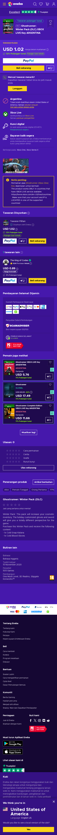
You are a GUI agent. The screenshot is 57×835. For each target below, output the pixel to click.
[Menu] (4, 4)
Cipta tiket (7, 681)
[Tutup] (54, 801)
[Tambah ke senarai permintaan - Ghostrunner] (50, 385)
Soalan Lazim (8, 674)
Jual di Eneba (8, 720)
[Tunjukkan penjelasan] (31, 263)
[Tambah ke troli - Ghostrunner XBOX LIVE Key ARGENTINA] (49, 376)
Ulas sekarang (28, 468)
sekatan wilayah (31, 105)
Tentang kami (8, 628)
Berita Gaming (9, 697)
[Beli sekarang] (28, 60)
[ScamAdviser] (17, 325)
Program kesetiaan (11, 658)
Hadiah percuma (10, 701)
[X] (35, 720)
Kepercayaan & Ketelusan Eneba (16, 639)
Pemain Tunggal (20, 490)
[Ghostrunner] (28, 391)
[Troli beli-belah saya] (47, 4)
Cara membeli (9, 651)
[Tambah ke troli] (50, 68)
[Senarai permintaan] (41, 4)
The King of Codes (19, 260)
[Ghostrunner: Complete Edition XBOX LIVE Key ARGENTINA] (28, 413)
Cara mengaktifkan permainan (15, 678)
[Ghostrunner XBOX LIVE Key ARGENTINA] (28, 370)
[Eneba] (15, 4)
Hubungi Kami (9, 632)
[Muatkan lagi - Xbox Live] (5, 114)
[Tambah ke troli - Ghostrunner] (49, 397)
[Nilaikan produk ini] (12, 505)
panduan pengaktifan (25, 118)
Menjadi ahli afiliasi (11, 704)
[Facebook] (30, 720)
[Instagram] (39, 720)
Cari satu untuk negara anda (22, 107)
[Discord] (43, 720)
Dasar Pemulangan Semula (14, 685)
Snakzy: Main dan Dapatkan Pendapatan (20, 708)
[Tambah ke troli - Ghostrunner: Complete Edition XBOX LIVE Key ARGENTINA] (49, 420)
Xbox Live (29, 116)
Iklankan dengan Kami (12, 724)
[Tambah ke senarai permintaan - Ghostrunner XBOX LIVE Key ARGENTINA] (50, 363)
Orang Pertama (39, 490)
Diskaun (6, 662)
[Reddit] (48, 720)
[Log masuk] (54, 4)
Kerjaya (6, 635)
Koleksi (6, 655)
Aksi (6, 490)
